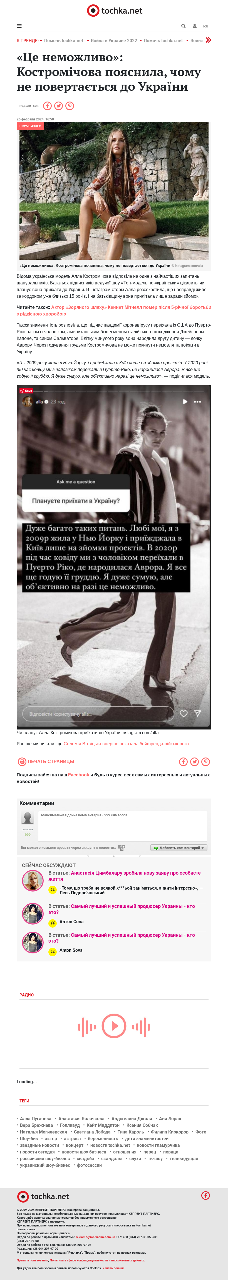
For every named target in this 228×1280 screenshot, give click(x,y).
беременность (103, 1138)
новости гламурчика (158, 1145)
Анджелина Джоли (131, 1118)
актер (51, 1138)
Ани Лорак (170, 1118)
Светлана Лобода (92, 1132)
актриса (72, 1138)
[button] (194, 26)
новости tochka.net (110, 1145)
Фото (200, 1132)
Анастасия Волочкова (81, 1118)
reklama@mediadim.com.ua (95, 1237)
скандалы (111, 1158)
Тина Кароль (131, 1132)
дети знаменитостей (146, 1138)
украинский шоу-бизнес (45, 1165)
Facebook (78, 774)
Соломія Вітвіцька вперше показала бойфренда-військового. (127, 743)
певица (171, 1152)
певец (149, 1152)
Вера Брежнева (36, 1125)
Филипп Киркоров (170, 1132)
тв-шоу (155, 1158)
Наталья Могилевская (43, 1132)
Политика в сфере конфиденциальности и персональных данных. (97, 1260)
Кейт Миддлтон (103, 1125)
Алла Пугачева (35, 1118)
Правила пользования (32, 1260)
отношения (125, 1152)
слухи (135, 1158)
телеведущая (184, 1158)
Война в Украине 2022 (114, 40)
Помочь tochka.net (64, 40)
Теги (25, 1101)
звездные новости (39, 1145)
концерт (74, 1145)
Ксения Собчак (142, 1125)
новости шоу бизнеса (84, 1152)
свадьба (85, 1158)
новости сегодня (37, 1152)
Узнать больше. (114, 1268)
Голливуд (70, 1125)
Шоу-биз (29, 1138)
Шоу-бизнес (30, 126)
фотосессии (89, 1165)
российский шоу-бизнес (45, 1158)
